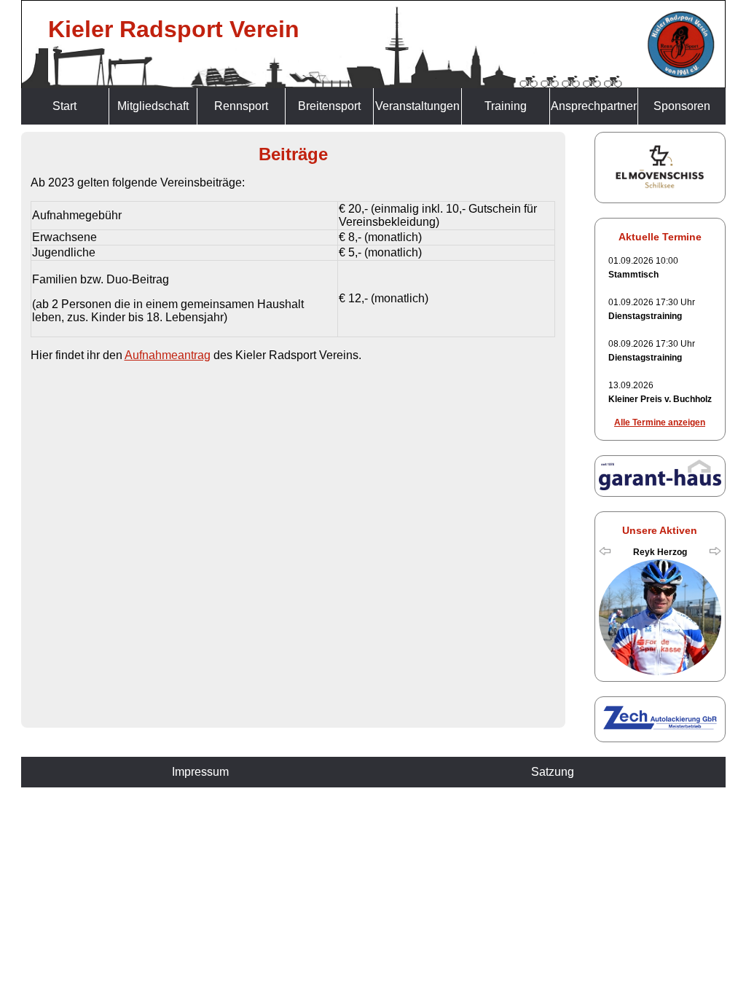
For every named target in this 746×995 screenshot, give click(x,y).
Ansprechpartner (594, 106)
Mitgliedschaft (153, 106)
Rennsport (241, 106)
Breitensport (329, 106)
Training (505, 106)
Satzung (552, 772)
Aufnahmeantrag (168, 355)
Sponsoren (681, 106)
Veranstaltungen (417, 106)
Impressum (200, 772)
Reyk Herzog (660, 552)
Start (64, 106)
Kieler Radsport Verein (173, 29)
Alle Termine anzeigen (659, 422)
